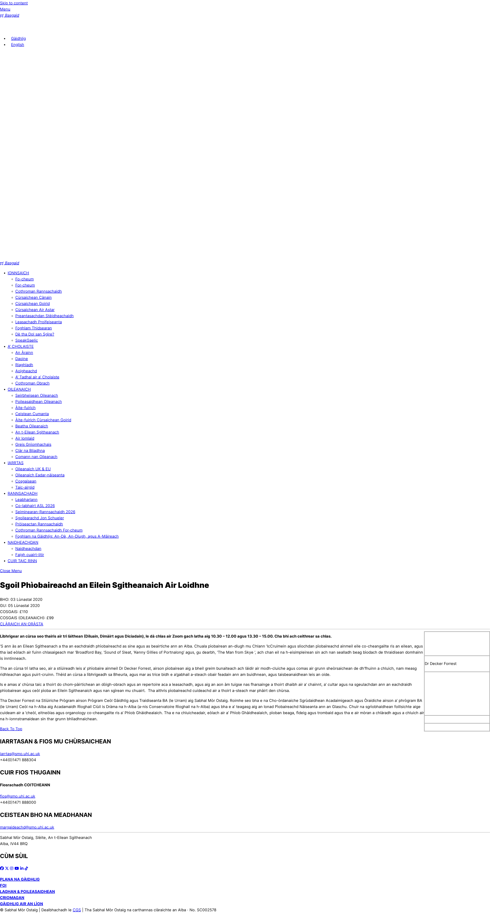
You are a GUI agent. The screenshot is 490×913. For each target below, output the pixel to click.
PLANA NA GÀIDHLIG (20, 879)
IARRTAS (16, 463)
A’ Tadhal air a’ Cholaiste (37, 377)
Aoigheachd (26, 371)
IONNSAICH (18, 273)
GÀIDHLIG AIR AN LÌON (21, 904)
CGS (77, 910)
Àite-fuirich (25, 407)
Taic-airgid (24, 487)
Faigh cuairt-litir (29, 554)
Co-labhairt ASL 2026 (35, 505)
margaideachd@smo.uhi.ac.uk (27, 827)
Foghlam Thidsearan (33, 328)
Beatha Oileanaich (31, 426)
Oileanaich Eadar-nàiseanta (40, 475)
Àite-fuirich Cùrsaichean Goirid (43, 420)
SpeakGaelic (26, 340)
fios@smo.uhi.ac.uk (17, 796)
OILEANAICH (19, 389)
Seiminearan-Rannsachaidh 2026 (45, 512)
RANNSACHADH (23, 493)
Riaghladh (24, 365)
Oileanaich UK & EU (33, 469)
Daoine (21, 358)
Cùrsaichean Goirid (32, 303)
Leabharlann (26, 499)
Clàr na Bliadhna (30, 450)
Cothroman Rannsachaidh (38, 291)
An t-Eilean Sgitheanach (37, 432)
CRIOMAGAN (12, 897)
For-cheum (25, 285)
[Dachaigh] (5, 28)
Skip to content (14, 3)
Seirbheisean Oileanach (36, 395)
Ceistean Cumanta (32, 414)
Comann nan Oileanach (36, 456)
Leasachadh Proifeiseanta (38, 322)
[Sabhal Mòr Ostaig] (245, 257)
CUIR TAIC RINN (22, 561)
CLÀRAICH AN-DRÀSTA (21, 624)
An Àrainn (24, 352)
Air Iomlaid (24, 438)
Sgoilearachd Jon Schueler (39, 518)
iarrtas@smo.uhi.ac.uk (20, 753)
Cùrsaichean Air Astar (35, 309)
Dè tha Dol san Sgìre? (34, 334)
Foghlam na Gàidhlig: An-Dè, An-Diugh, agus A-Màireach (67, 536)
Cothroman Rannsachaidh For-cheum (48, 530)
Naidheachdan (28, 548)
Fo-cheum (24, 279)
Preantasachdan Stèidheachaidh (44, 316)
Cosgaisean (25, 481)
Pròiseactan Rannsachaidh (39, 524)
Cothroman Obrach (32, 383)
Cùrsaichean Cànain (33, 297)
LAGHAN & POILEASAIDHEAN (27, 891)
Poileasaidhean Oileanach (38, 401)
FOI (3, 885)
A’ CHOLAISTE (21, 346)
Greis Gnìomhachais (33, 444)
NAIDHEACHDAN (23, 542)
